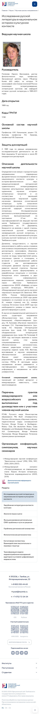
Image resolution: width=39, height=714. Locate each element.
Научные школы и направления (26, 10)
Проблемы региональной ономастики (19, 529)
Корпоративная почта (18, 642)
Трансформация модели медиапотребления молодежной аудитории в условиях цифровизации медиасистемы (19, 555)
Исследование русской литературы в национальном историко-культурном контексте (19, 496)
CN (10, 708)
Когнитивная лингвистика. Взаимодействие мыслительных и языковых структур (17, 543)
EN (6, 708)
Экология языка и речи (13, 514)
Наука (11, 10)
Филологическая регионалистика (17, 535)
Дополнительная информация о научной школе (19, 482)
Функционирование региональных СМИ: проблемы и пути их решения (18, 521)
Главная (4, 10)
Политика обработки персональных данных (17, 700)
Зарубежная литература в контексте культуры (18, 506)
